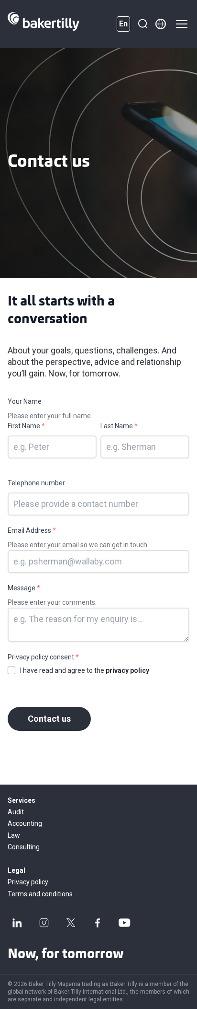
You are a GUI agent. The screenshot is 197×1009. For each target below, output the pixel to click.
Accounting (25, 823)
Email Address (32, 530)
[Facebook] (97, 922)
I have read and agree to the (84, 670)
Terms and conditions (40, 894)
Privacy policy (28, 882)
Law (14, 835)
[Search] (142, 24)
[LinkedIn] (17, 922)
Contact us (49, 719)
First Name (26, 426)
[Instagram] (44, 922)
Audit (16, 812)
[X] (70, 922)
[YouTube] (124, 922)
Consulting (24, 847)
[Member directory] (160, 24)
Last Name (119, 426)
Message (24, 588)
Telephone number (36, 483)
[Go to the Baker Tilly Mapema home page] (43, 24)
